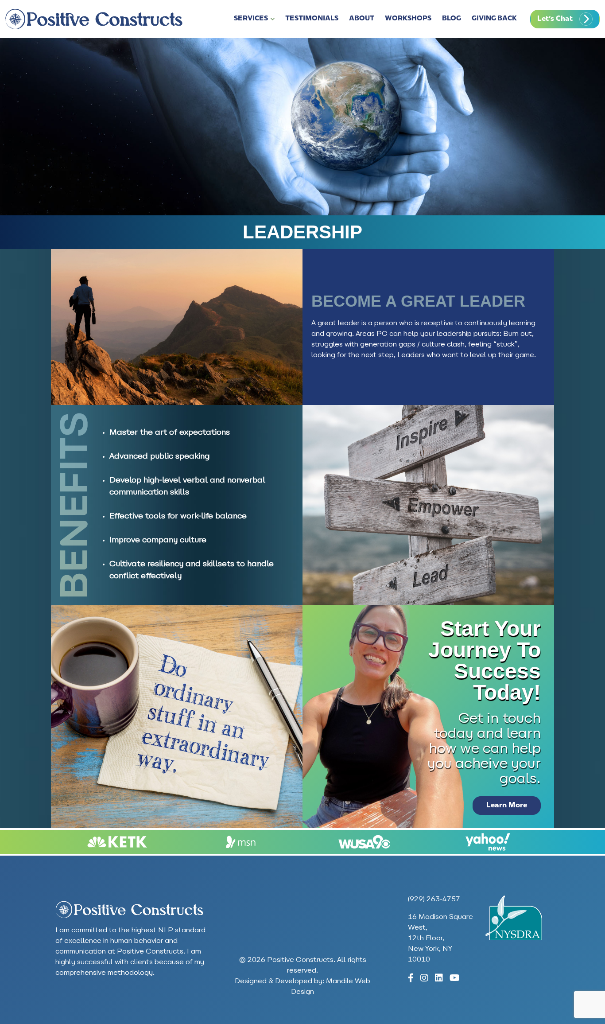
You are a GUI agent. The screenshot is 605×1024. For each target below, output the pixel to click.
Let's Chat (555, 19)
